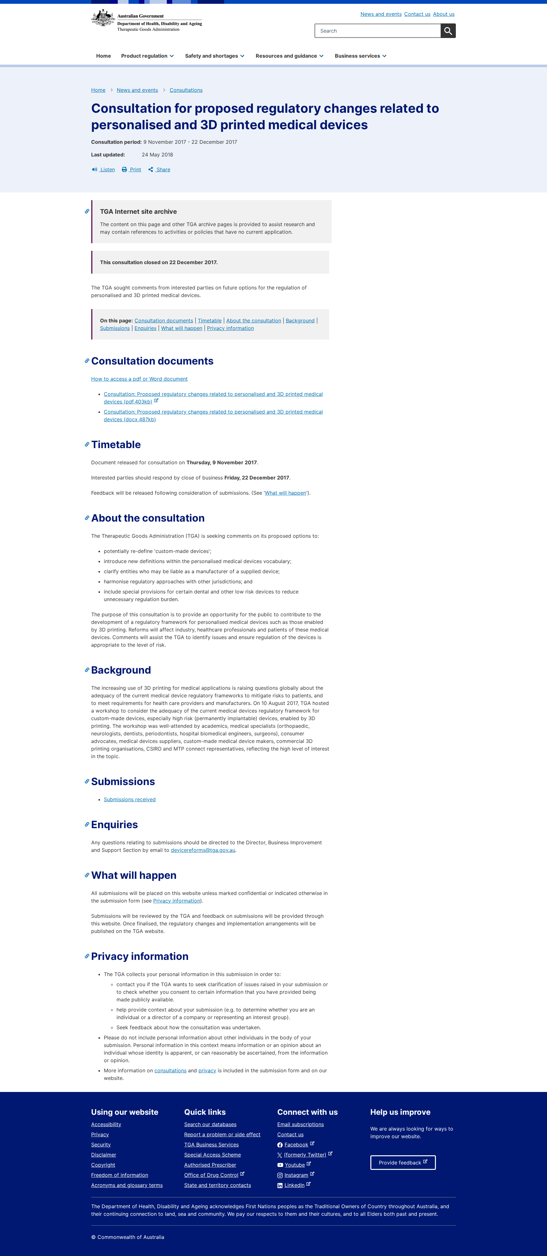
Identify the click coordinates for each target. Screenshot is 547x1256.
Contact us (417, 14)
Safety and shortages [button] (211, 56)
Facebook (298, 1144)
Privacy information (230, 328)
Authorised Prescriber (210, 1165)
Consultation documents (164, 320)
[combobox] (385, 30)
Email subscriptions (300, 1124)
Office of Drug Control (212, 1175)
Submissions (115, 328)
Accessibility (106, 1124)
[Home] (146, 20)
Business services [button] (357, 56)
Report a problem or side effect (222, 1134)
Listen (107, 169)
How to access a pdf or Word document (139, 379)
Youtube (296, 1165)
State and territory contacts (217, 1185)
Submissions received (130, 799)
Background (300, 320)
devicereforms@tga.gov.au (203, 850)
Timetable (210, 320)
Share (162, 169)
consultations (170, 1070)
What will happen (181, 328)
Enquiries (145, 328)
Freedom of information (119, 1175)
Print (135, 169)
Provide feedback (401, 1164)
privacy (207, 1070)
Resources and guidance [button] (286, 56)
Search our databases (210, 1124)
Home (103, 56)
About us (444, 14)
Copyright (103, 1165)
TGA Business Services (211, 1144)
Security (101, 1144)
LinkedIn (296, 1185)
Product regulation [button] (144, 56)
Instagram (298, 1175)
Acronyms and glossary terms (127, 1185)
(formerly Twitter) (306, 1154)
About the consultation (253, 320)
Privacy (100, 1134)
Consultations (186, 90)
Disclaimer (103, 1154)
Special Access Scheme (212, 1154)
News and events (381, 14)
